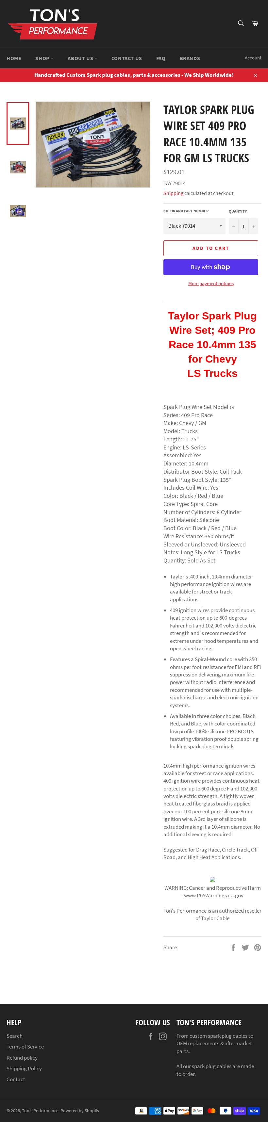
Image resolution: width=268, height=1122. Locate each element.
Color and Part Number (186, 210)
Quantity (238, 211)
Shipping (173, 193)
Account (253, 58)
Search (15, 1035)
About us (81, 58)
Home (14, 58)
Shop (43, 58)
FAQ (161, 58)
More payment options (211, 283)
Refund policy (22, 1057)
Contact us (126, 58)
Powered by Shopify (79, 1111)
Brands (190, 58)
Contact (16, 1079)
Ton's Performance (40, 1111)
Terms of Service (25, 1046)
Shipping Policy (24, 1068)
